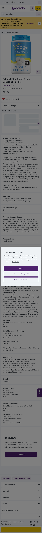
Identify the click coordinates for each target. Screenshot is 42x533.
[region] (21, 266)
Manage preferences (21, 280)
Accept (21, 268)
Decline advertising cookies (21, 274)
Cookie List (15, 262)
